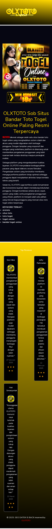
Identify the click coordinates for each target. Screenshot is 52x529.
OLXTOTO (6, 137)
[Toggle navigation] (49, 12)
